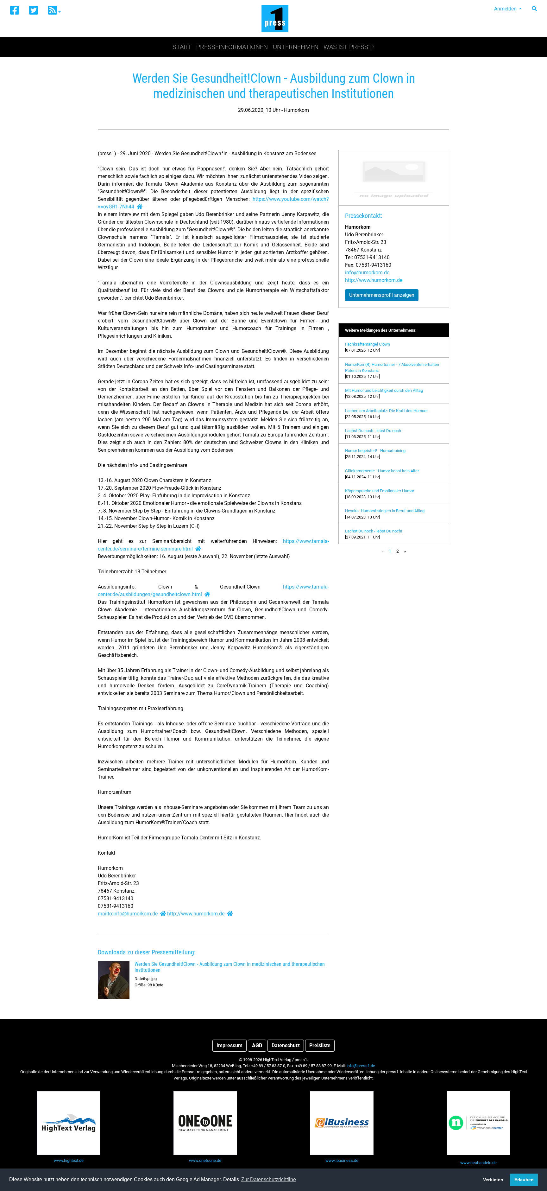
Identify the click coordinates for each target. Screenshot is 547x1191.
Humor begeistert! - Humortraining (375, 450)
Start (182, 47)
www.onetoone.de (205, 1160)
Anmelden (506, 9)
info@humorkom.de (367, 273)
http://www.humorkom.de (195, 914)
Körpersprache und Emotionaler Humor (379, 490)
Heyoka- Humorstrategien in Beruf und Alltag (384, 510)
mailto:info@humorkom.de (128, 914)
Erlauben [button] (524, 1179)
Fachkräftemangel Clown (367, 344)
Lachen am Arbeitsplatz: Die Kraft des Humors (386, 410)
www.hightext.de (69, 1160)
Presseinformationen (232, 47)
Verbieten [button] (493, 1179)
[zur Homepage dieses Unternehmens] (139, 207)
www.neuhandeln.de (478, 1162)
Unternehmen (295, 47)
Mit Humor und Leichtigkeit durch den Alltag (384, 390)
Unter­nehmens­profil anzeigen (381, 295)
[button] (54, 11)
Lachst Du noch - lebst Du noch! (373, 531)
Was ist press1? (349, 47)
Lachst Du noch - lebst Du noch (373, 430)
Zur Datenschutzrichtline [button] (268, 1179)
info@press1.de (361, 1065)
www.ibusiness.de (341, 1160)
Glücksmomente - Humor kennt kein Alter (382, 470)
